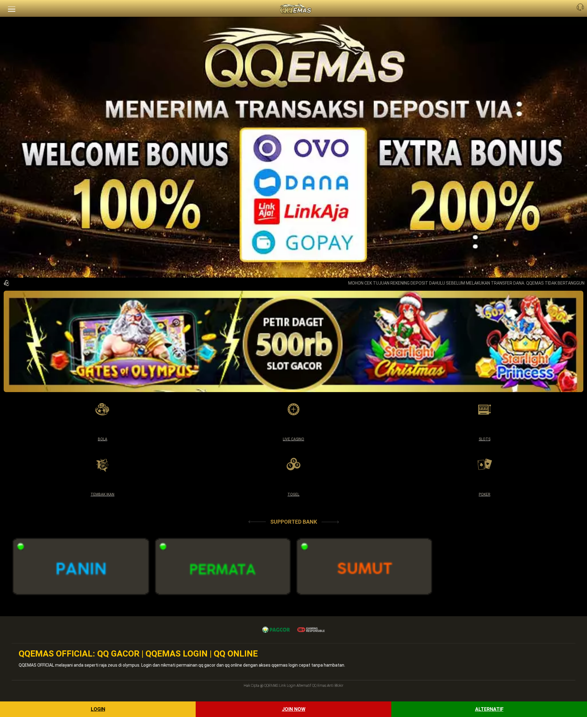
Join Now (293, 709)
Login (98, 709)
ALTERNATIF (489, 709)
